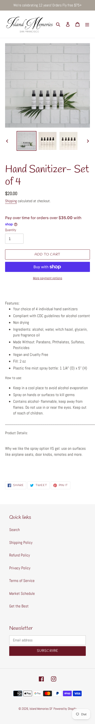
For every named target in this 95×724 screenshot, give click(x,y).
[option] (26, 141)
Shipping (11, 200)
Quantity (10, 230)
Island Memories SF (41, 709)
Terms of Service (22, 580)
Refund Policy (19, 555)
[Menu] (87, 24)
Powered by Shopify (65, 709)
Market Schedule (22, 593)
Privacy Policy (19, 567)
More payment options (47, 278)
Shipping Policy (21, 542)
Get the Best (19, 606)
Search (14, 529)
